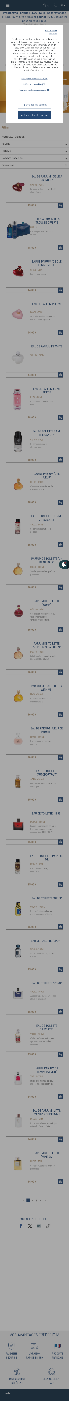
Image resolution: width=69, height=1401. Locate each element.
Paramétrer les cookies (34, 104)
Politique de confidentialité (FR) (34, 79)
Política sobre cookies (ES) (34, 84)
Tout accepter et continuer (34, 115)
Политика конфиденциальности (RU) (34, 90)
